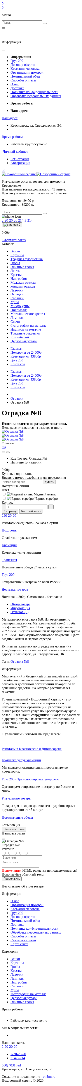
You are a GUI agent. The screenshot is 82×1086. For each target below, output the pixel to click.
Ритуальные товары (16, 798)
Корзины (17, 963)
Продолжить (11, 878)
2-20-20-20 (10, 220)
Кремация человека (25, 68)
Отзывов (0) (19, 612)
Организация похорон (27, 72)
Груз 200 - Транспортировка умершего (30, 779)
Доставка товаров (15, 589)
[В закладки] (3, 452)
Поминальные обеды (17, 817)
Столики (17, 986)
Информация (20, 608)
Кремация (25, 356)
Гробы (15, 966)
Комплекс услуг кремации (21, 760)
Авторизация (20, 163)
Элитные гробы (22, 1002)
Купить (49, 481)
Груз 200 (16, 61)
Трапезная (9, 560)
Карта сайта (19, 944)
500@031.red (11, 1065)
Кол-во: (7, 502)
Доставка (17, 88)
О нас (14, 84)
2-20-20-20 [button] (9, 1046)
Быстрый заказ (31, 511)
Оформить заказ (14, 240)
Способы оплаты (23, 80)
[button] (9, 118)
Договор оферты (22, 64)
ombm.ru (49, 1076)
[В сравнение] (8, 452)
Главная (16, 348)
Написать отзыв (13, 829)
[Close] (3, 838)
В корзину (10, 511)
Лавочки (16, 974)
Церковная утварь (23, 998)
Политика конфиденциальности (34, 92)
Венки (15, 959)
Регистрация (19, 159)
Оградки (16, 398)
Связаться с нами (23, 940)
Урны (14, 990)
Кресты (16, 970)
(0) (4, 447)
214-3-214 (25, 220)
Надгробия (18, 982)
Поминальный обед (25, 76)
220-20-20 (9, 515)
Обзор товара (20, 604)
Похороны (26, 352)
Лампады (17, 978)
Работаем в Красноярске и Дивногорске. (32, 749)
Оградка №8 (19, 661)
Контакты (17, 364)
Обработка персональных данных (35, 96)
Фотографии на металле (28, 994)
